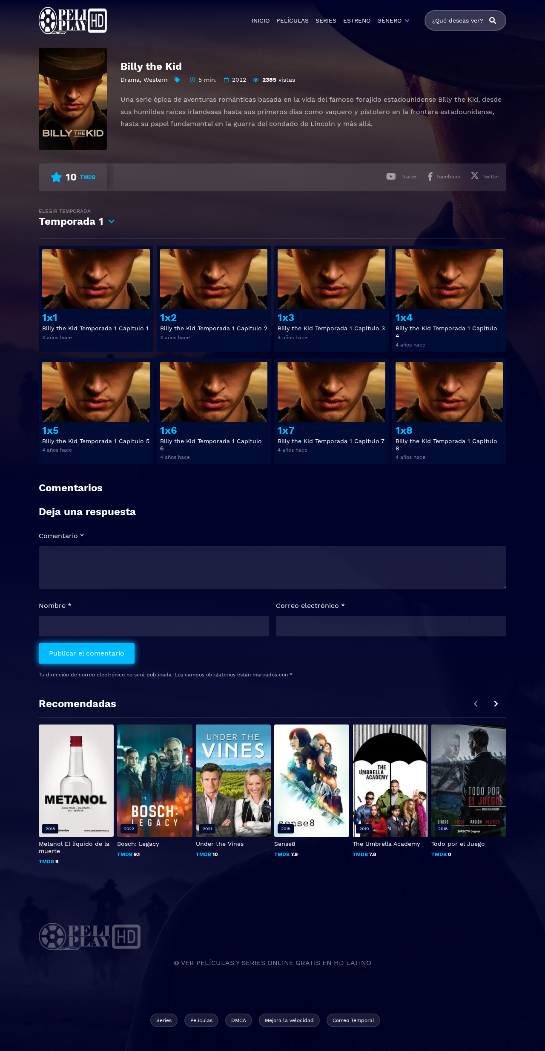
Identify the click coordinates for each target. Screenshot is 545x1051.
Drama (130, 79)
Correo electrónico (310, 605)
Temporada (71, 217)
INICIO (261, 20)
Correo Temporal (353, 1020)
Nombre (55, 605)
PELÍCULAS (292, 20)
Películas (201, 1020)
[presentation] (496, 703)
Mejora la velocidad (289, 1020)
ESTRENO (356, 20)
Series (164, 1020)
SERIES (326, 20)
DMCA (238, 1020)
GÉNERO (389, 20)
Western (155, 79)
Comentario (61, 536)
